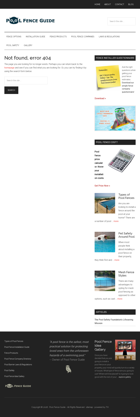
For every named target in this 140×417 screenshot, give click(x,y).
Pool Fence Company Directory (17, 359)
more (116, 221)
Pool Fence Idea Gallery (14, 376)
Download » (100, 98)
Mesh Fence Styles (126, 274)
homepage (9, 67)
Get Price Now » (102, 185)
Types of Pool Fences (126, 196)
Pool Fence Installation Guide (16, 347)
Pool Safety (9, 370)
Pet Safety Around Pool (126, 235)
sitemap (89, 407)
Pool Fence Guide (30, 20)
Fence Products (11, 353)
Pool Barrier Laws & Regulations (18, 364)
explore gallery (125, 377)
